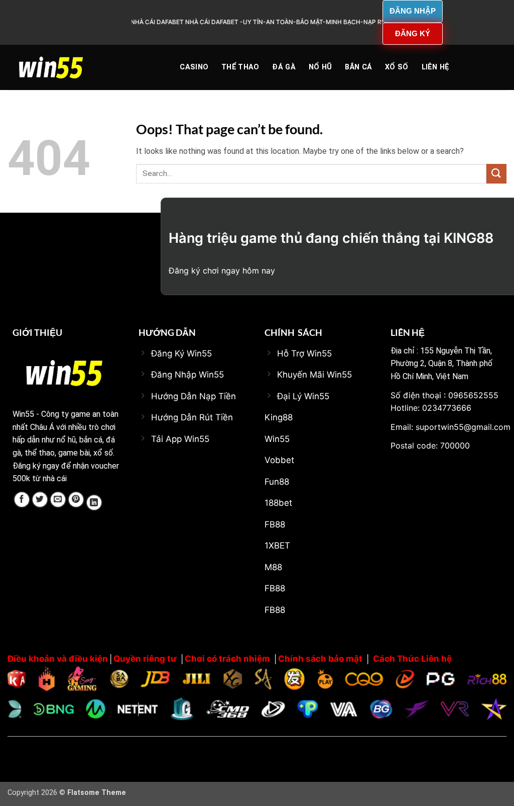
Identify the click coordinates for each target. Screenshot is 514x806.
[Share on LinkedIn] (94, 502)
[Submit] (496, 174)
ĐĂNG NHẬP (413, 11)
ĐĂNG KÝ (412, 33)
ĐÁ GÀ (283, 67)
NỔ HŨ (320, 67)
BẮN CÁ (358, 67)
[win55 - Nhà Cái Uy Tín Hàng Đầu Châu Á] (58, 67)
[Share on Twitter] (40, 499)
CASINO (194, 67)
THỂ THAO (240, 67)
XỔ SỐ (396, 67)
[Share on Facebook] (22, 499)
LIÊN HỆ (436, 67)
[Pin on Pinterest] (76, 499)
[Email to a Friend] (58, 499)
